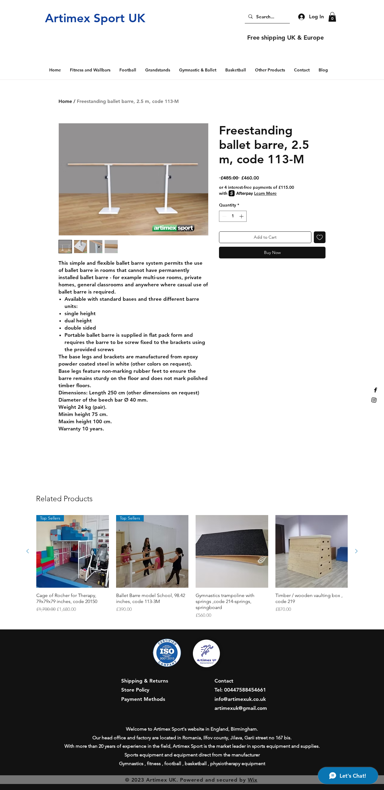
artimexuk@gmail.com (240, 708)
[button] (332, 17)
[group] (192, 567)
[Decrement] (223, 216)
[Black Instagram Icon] (370, 397)
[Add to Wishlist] (320, 237)
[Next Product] (356, 551)
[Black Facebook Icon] (378, 392)
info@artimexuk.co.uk (240, 699)
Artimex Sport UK (95, 18)
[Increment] (242, 216)
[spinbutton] (232, 216)
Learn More (265, 193)
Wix (253, 780)
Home (65, 101)
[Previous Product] (27, 551)
